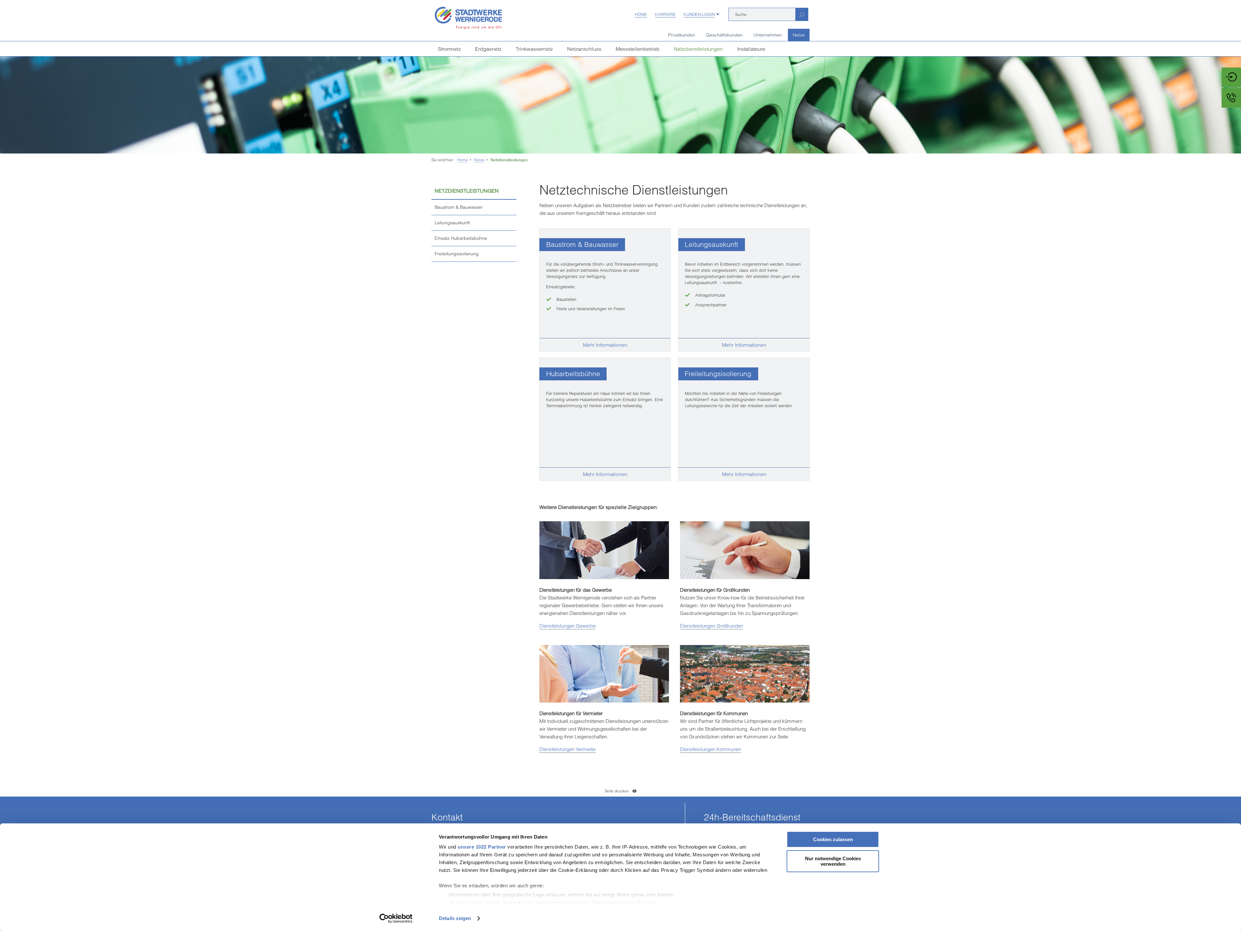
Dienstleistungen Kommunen (710, 749)
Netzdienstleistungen (698, 49)
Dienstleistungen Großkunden (711, 626)
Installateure (751, 49)
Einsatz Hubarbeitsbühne (461, 238)
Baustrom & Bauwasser (459, 207)
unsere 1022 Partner (482, 847)
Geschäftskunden (724, 35)
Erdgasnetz (488, 49)
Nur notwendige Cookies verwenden (833, 861)
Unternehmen (768, 35)
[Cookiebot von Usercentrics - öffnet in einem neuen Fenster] (396, 918)
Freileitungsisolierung (457, 254)
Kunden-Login (699, 14)
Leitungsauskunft (452, 223)
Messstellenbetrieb (638, 49)
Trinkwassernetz (534, 49)
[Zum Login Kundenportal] (1231, 77)
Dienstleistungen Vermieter (567, 749)
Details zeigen (455, 918)
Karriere (665, 14)
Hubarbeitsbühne (573, 373)
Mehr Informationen (605, 345)
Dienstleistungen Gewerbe (567, 626)
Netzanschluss (584, 49)
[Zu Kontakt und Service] (1231, 98)
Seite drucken (617, 790)
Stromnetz (449, 49)
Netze (799, 35)
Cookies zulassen (833, 839)
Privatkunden (681, 35)
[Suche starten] (801, 14)
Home (641, 14)
